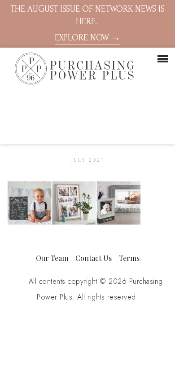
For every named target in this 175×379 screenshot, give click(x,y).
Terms (129, 258)
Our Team (52, 258)
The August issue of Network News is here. (87, 23)
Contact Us (93, 258)
